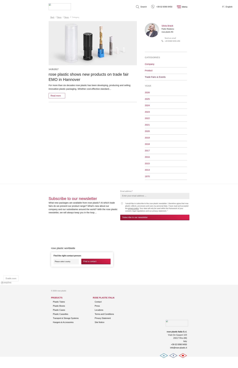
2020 (147, 131)
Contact (98, 302)
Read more (56, 96)
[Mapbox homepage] (6, 282)
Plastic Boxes (59, 306)
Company (149, 64)
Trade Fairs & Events (155, 77)
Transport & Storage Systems (66, 318)
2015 (147, 163)
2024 (147, 105)
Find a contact (89, 261)
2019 (147, 137)
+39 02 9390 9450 (164, 7)
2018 (147, 144)
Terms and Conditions (104, 314)
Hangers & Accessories (63, 322)
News (59, 17)
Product (148, 70)
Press (97, 306)
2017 (147, 150)
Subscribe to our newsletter (135, 217)
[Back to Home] (60, 6)
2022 (147, 118)
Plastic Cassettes (60, 314)
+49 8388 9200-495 (172, 41)
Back (52, 17)
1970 (147, 176)
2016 (147, 157)
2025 (147, 99)
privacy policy (133, 208)
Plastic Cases (59, 310)
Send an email (170, 38)
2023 (147, 112)
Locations (99, 310)
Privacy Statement (103, 318)
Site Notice (99, 322)
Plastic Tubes (59, 302)
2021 (147, 125)
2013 (147, 170)
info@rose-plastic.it (178, 348)
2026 (147, 92)
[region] (119, 255)
